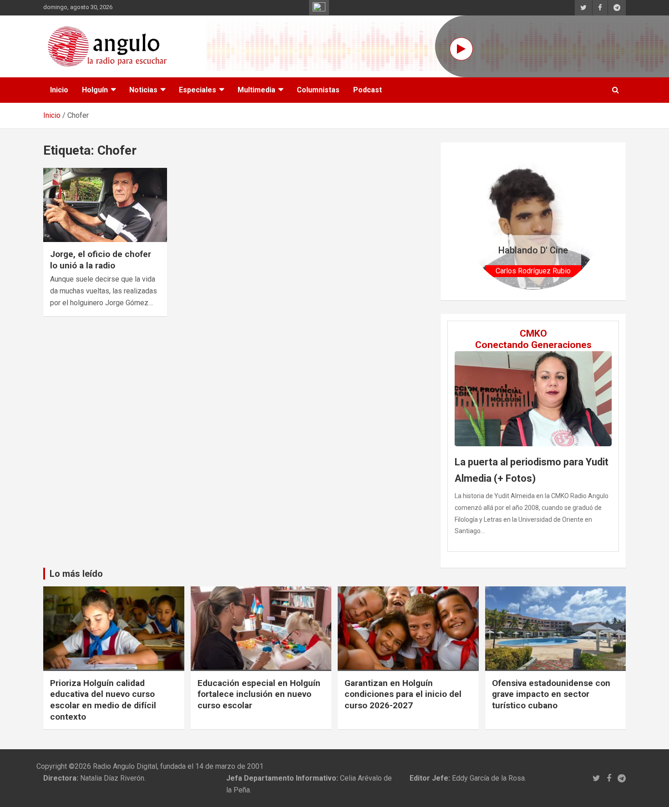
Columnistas (318, 90)
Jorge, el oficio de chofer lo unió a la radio (100, 260)
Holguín (95, 90)
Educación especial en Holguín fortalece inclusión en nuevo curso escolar (259, 694)
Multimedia (256, 90)
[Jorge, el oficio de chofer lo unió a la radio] (105, 204)
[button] (475, 221)
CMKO (533, 333)
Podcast (367, 90)
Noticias (143, 90)
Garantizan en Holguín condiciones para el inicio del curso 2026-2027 (403, 694)
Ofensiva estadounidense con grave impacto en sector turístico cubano (551, 694)
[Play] (461, 49)
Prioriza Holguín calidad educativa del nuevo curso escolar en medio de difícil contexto (103, 700)
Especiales (197, 90)
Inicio (59, 90)
